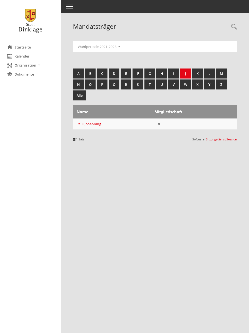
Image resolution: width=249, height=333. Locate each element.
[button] (30, 65)
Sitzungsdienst (221, 139)
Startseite (23, 47)
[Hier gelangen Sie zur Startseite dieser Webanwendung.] (30, 21)
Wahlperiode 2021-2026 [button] (97, 46)
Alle (80, 95)
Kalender (22, 56)
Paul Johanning (89, 124)
